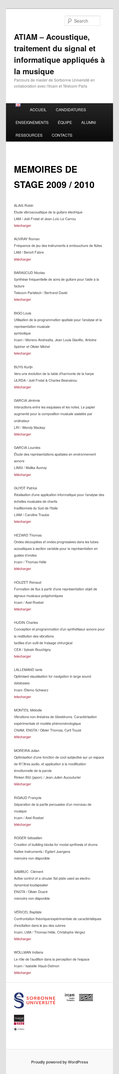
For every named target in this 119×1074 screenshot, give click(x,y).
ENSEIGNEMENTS (32, 122)
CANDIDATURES (71, 109)
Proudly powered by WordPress (59, 1062)
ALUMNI (88, 122)
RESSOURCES (29, 135)
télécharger (22, 259)
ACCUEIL (38, 109)
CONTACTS (62, 135)
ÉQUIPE (65, 122)
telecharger (22, 225)
